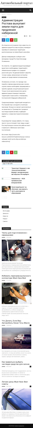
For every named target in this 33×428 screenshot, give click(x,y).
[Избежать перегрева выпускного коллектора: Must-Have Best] (16, 293)
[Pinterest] (11, 40)
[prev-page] (3, 197)
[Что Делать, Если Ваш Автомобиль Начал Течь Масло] (16, 338)
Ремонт (5, 219)
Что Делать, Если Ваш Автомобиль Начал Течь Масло (16, 322)
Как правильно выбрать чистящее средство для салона (15, 363)
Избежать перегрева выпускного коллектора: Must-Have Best (16, 277)
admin (3, 237)
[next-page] (6, 197)
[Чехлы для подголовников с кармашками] (16, 250)
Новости (9, 14)
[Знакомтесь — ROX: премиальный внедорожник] (6, 181)
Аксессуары (6, 211)
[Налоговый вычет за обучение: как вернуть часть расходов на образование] (6, 189)
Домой (3, 14)
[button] (3, 10)
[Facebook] (3, 40)
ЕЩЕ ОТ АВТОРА (7, 163)
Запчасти (5, 213)
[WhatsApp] (15, 40)
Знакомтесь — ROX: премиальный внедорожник (18, 181)
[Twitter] (7, 40)
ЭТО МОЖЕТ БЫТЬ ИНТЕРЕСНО (12, 161)
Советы (5, 221)
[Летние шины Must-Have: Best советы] (16, 399)
